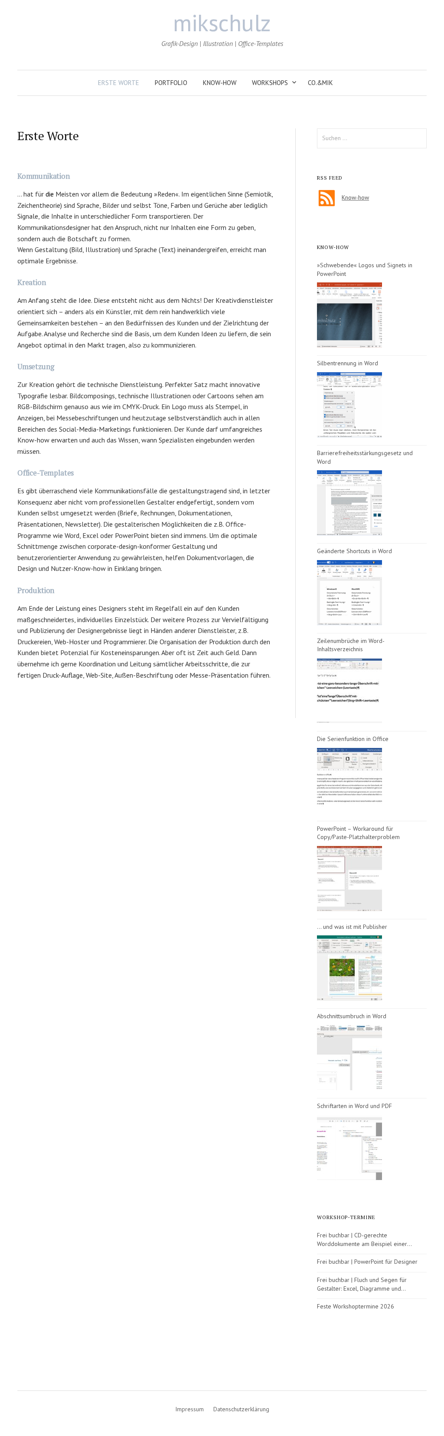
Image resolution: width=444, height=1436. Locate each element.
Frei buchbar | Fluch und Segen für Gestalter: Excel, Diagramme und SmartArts (362, 1284)
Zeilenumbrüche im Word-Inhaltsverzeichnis (351, 645)
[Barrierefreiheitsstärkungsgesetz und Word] (349, 502)
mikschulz (222, 22)
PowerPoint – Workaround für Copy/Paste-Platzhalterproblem (358, 833)
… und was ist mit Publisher (352, 927)
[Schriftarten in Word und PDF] (349, 1147)
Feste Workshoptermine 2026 (355, 1306)
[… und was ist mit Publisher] (349, 967)
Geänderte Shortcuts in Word (354, 551)
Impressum (189, 1409)
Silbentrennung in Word (347, 363)
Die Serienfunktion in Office (352, 739)
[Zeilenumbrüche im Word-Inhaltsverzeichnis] (349, 690)
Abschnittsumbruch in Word (351, 1016)
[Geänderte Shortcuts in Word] (349, 592)
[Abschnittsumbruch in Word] (349, 1057)
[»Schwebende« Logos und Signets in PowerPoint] (349, 315)
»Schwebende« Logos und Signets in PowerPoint (364, 269)
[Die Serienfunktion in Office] (349, 780)
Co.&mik (320, 83)
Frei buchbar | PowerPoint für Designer (367, 1262)
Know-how (219, 83)
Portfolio (171, 83)
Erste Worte (118, 83)
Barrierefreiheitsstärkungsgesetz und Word (365, 457)
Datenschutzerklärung (241, 1409)
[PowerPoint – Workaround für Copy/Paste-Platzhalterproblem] (349, 878)
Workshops (270, 83)
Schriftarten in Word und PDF (354, 1106)
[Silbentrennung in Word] (349, 404)
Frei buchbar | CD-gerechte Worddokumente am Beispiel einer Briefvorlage (362, 1239)
